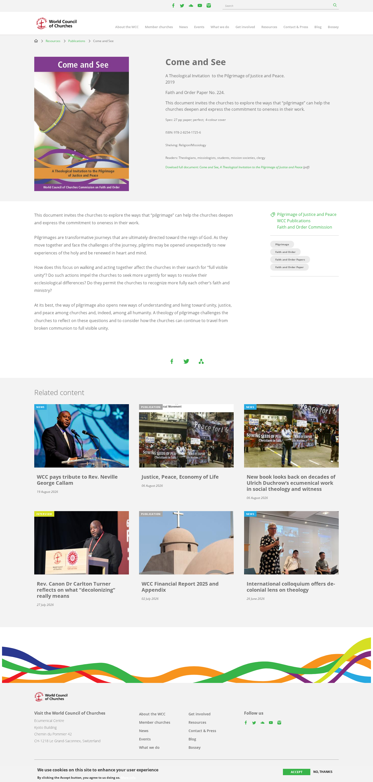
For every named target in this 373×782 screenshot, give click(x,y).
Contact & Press (295, 27)
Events (199, 27)
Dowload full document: (233, 167)
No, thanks (322, 772)
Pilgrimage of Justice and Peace (306, 214)
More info (128, 777)
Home (36, 41)
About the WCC (127, 27)
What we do (220, 27)
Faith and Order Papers (290, 259)
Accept (296, 772)
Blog (317, 27)
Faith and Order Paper (289, 267)
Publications (76, 41)
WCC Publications (294, 221)
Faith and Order (285, 252)
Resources (269, 27)
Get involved (245, 27)
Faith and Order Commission (304, 227)
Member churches (159, 27)
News (183, 27)
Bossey (333, 27)
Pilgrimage (282, 244)
